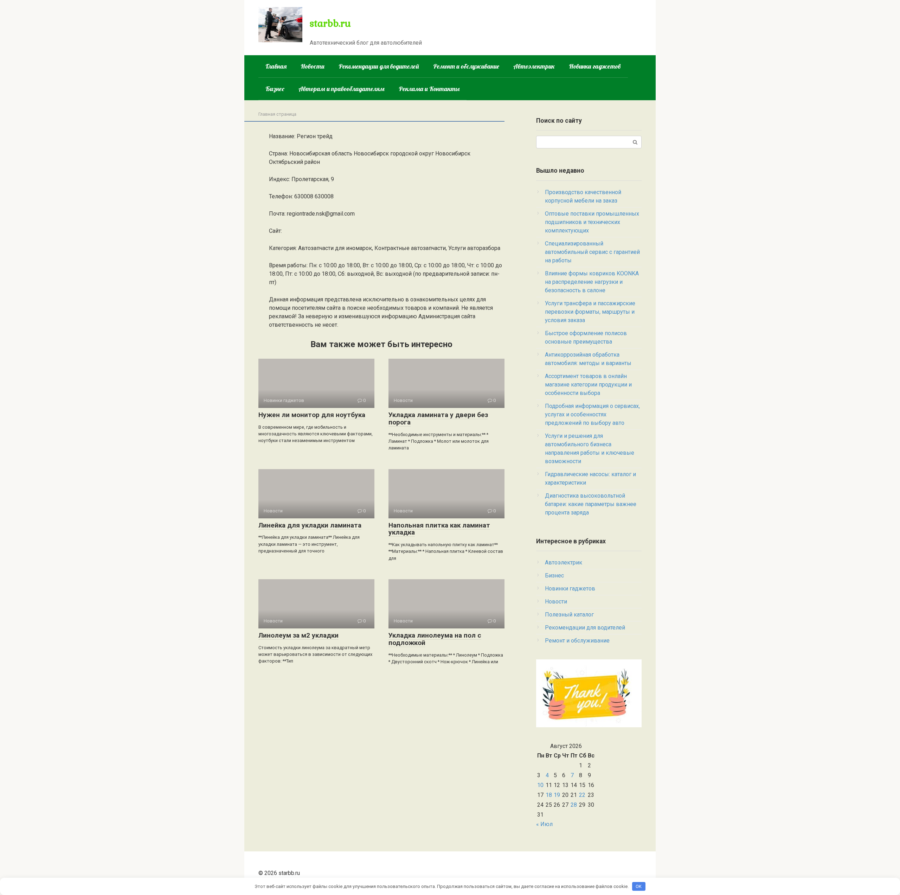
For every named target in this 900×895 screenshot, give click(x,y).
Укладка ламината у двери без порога (438, 418)
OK (639, 886)
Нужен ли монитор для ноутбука (311, 415)
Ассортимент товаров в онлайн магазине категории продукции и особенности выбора (588, 384)
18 (549, 795)
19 (557, 795)
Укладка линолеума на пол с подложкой (434, 639)
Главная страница (277, 114)
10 (540, 785)
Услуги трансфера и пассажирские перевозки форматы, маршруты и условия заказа (590, 312)
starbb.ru (330, 23)
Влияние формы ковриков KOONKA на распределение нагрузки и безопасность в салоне (592, 282)
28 (574, 804)
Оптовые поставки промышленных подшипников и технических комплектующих (592, 222)
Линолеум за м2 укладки (298, 635)
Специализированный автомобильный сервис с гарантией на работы (592, 252)
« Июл (544, 824)
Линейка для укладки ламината (309, 525)
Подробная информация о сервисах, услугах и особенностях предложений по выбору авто (592, 414)
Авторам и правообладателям (341, 89)
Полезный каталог (569, 614)
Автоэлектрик (534, 66)
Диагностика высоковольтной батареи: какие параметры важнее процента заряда (590, 504)
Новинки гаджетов (595, 66)
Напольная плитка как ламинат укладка (439, 529)
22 (582, 795)
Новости (312, 66)
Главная (276, 66)
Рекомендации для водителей (379, 66)
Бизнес (274, 89)
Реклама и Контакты (429, 89)
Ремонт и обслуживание (466, 66)
